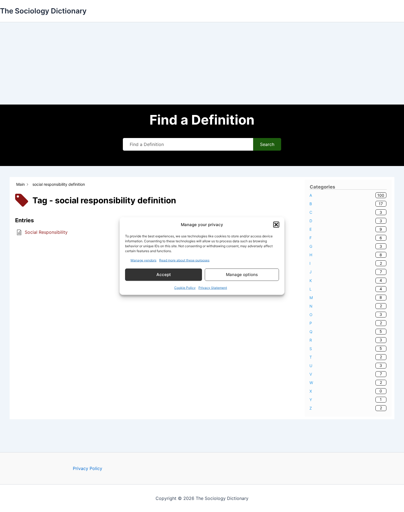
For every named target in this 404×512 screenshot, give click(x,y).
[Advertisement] (202, 63)
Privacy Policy (87, 468)
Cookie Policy (185, 287)
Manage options (242, 274)
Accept (163, 274)
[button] (276, 224)
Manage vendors (143, 260)
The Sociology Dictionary (43, 11)
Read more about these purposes (184, 260)
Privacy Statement (212, 287)
